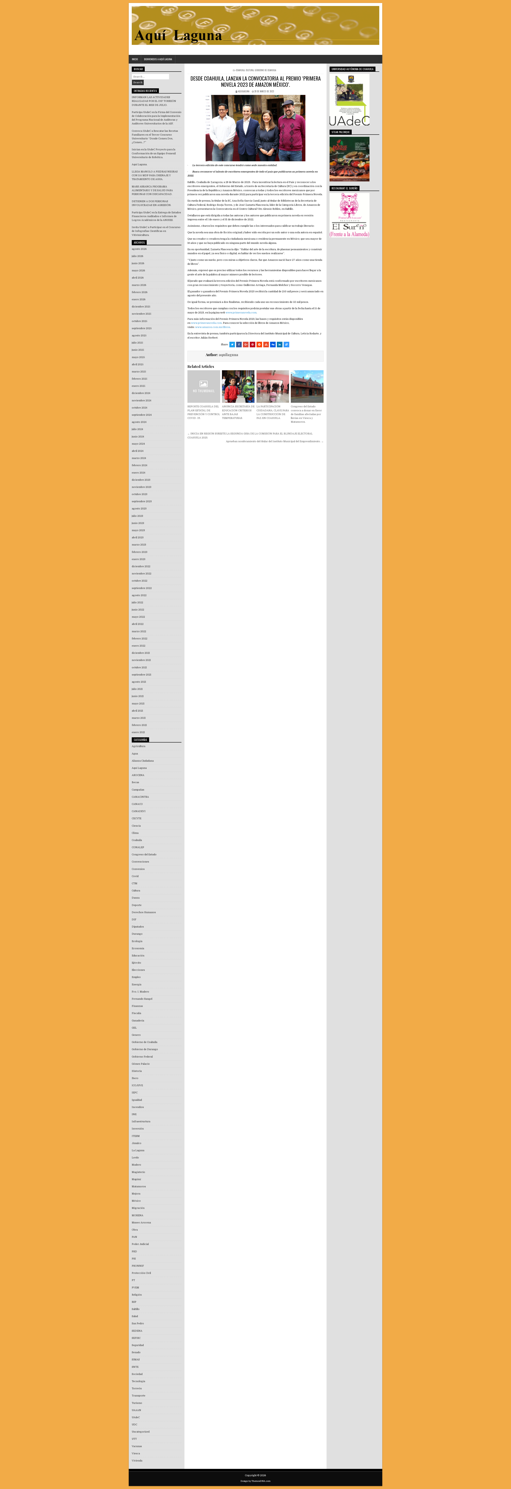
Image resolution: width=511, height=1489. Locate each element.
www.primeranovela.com (241, 312)
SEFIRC (136, 1338)
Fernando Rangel (142, 999)
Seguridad (138, 1345)
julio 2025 (137, 342)
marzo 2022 (139, 631)
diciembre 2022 (141, 566)
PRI (134, 1258)
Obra (135, 1229)
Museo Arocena (141, 1222)
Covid (135, 876)
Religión (137, 1294)
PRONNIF (138, 1265)
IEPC (135, 1092)
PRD (134, 1251)
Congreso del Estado (144, 854)
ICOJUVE (137, 1085)
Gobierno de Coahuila (265, 70)
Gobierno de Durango (145, 1049)
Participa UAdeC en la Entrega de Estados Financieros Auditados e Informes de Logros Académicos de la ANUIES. (156, 216)
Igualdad (137, 1100)
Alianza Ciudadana (143, 760)
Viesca (136, 1453)
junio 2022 (138, 609)
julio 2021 (137, 689)
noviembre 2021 (141, 660)
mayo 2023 (138, 530)
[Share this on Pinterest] (252, 344)
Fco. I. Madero (140, 991)
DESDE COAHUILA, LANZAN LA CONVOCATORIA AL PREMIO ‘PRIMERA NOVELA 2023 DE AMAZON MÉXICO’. (255, 81)
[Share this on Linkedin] (279, 344)
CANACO (137, 804)
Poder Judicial (140, 1244)
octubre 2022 (139, 580)
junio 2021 (138, 696)
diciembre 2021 (141, 653)
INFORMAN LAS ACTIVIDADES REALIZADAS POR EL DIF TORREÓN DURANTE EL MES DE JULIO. (154, 101)
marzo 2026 (139, 285)
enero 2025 (138, 386)
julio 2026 (137, 256)
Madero (136, 1164)
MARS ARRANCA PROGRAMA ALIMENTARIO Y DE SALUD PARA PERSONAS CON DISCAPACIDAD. (152, 190)
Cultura (250, 70)
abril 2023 (138, 537)
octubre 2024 (139, 407)
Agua (135, 753)
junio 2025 (138, 350)
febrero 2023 (139, 552)
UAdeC (136, 1417)
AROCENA (138, 775)
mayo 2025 (138, 357)
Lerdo (135, 1157)
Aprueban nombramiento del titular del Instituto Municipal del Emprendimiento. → (275, 441)
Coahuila (240, 70)
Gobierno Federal (142, 1056)
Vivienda (137, 1460)
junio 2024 (138, 436)
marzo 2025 (139, 371)
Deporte (137, 905)
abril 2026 (138, 277)
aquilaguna (243, 91)
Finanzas (137, 1006)
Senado (136, 1352)
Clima (135, 833)
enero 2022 (138, 645)
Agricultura (138, 746)
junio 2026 (138, 263)
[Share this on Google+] (246, 344)
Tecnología (138, 1381)
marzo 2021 (139, 718)
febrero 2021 (139, 725)
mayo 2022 (138, 616)
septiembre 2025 (142, 328)
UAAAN (136, 1410)
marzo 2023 (139, 544)
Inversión (138, 1128)
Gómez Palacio (141, 1064)
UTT (134, 1439)
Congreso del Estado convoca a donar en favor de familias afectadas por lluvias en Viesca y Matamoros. (306, 414)
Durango (137, 934)
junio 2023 (138, 523)
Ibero (135, 1078)
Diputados (138, 926)
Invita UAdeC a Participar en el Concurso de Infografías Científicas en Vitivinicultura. (156, 231)
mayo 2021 (138, 703)
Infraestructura (141, 1121)
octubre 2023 (139, 494)
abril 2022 (138, 624)
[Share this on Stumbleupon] (266, 344)
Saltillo (136, 1309)
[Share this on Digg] (273, 344)
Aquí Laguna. (139, 164)
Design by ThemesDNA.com (255, 1481)
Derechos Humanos (144, 912)
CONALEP (138, 847)
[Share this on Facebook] (239, 344)
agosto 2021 (139, 681)
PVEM (135, 1287)
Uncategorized (141, 1431)
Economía (138, 948)
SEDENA (137, 1330)
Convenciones (140, 861)
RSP (134, 1302)
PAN (134, 1237)
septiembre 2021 (141, 674)
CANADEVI (139, 811)
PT (133, 1280)
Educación (138, 955)
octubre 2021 (139, 667)
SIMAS (136, 1359)
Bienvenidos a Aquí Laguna (158, 59)
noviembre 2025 (141, 313)
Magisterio (138, 1172)
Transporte (138, 1395)
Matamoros (139, 1186)
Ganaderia (138, 1020)
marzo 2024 (139, 458)
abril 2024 (138, 451)
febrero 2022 (139, 638)
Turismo (137, 1403)
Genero (136, 1035)
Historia (137, 1071)
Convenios (138, 869)
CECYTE (136, 818)
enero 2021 (138, 732)
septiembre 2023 (142, 501)
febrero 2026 (140, 292)
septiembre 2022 (142, 588)
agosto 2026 (139, 249)
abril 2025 (138, 364)
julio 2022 (137, 602)
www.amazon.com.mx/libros (212, 327)
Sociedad (137, 1374)
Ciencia (136, 825)
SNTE (135, 1367)
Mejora (136, 1193)
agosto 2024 (139, 422)
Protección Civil (141, 1273)
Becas (135, 782)
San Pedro (138, 1323)
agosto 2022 (139, 595)
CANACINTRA (140, 797)
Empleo (136, 977)
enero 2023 (138, 559)
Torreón (137, 1388)
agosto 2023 (139, 508)
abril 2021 (137, 710)
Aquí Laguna (139, 768)
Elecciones (138, 970)
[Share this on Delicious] (286, 344)
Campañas (138, 789)
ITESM (136, 1136)
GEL (134, 1027)
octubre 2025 (139, 321)
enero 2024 (138, 472)
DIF (134, 919)
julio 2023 (137, 516)
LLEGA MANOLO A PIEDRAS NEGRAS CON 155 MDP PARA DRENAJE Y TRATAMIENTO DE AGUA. (155, 175)
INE (134, 1114)
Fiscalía (136, 1013)
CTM (134, 883)
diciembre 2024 (141, 393)
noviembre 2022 (141, 573)
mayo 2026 (138, 270)
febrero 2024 (139, 465)
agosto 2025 (139, 335)
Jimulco (136, 1143)
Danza (136, 897)
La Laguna (138, 1150)
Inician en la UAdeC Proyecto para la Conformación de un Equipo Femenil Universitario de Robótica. (154, 153)
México (136, 1200)
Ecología (137, 941)
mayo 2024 (138, 443)
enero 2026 (139, 299)
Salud (135, 1316)
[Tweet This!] (232, 344)
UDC (134, 1424)
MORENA (137, 1215)
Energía (136, 984)
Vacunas (137, 1446)
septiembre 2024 (142, 415)
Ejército (136, 962)
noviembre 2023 (141, 487)
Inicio (135, 59)
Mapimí (136, 1179)
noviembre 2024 (141, 400)
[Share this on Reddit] (259, 344)
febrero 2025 (139, 378)
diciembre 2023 (141, 480)
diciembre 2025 (141, 306)
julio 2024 (137, 429)
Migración (138, 1208)
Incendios (138, 1107)
